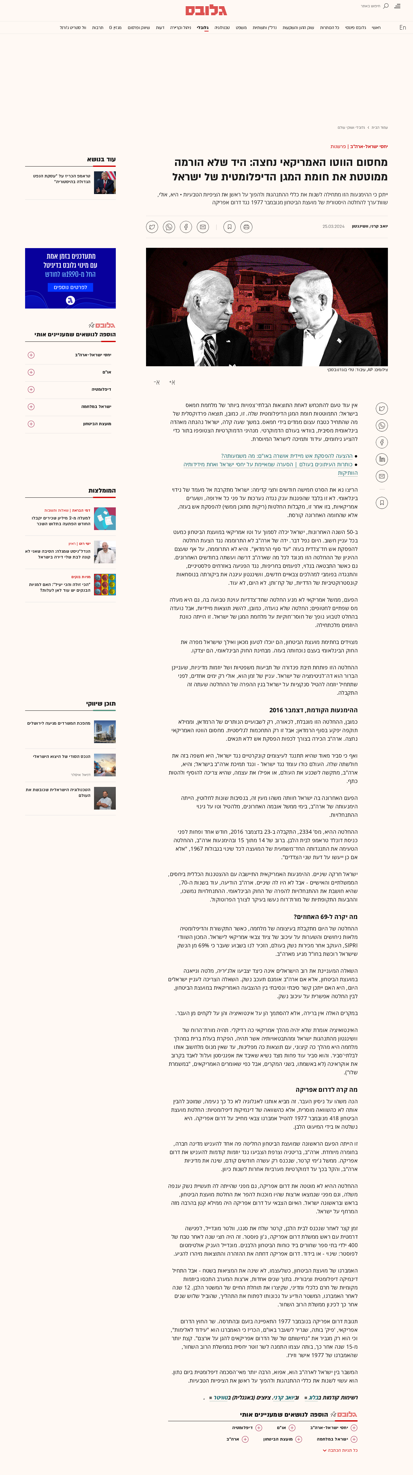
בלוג (313, 1397)
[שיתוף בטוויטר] (152, 227)
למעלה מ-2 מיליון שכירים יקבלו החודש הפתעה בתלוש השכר (61, 521)
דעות (160, 28)
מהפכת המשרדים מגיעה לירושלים (58, 723)
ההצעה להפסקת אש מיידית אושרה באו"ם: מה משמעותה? (287, 455)
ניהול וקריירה (180, 28)
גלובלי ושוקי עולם (351, 127)
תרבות (97, 28)
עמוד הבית (380, 127)
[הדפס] (246, 227)
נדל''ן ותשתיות (265, 28)
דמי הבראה (81, 510)
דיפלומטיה (242, 1428)
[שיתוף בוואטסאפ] (169, 227)
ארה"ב (232, 1439)
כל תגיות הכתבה (343, 1450)
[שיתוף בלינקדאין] (382, 459)
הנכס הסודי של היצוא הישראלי (61, 756)
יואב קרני (283, 1397)
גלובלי (202, 28)
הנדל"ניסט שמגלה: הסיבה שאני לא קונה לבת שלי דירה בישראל (57, 554)
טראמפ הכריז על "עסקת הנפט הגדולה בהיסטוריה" (61, 179)
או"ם (281, 1428)
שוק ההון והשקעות (298, 28)
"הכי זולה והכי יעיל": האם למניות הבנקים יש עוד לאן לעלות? (59, 587)
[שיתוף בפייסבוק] (186, 227)
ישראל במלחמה (332, 1439)
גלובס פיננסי (355, 28)
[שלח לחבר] (382, 476)
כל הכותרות (329, 28)
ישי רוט (84, 543)
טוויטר (220, 1397)
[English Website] (402, 27)
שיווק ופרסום (139, 28)
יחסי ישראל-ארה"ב (369, 146)
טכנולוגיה (222, 28)
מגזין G (115, 28)
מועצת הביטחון (278, 1439)
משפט (241, 28)
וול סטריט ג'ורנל (73, 28)
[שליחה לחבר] (203, 227)
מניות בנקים (80, 576)
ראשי (376, 28)
